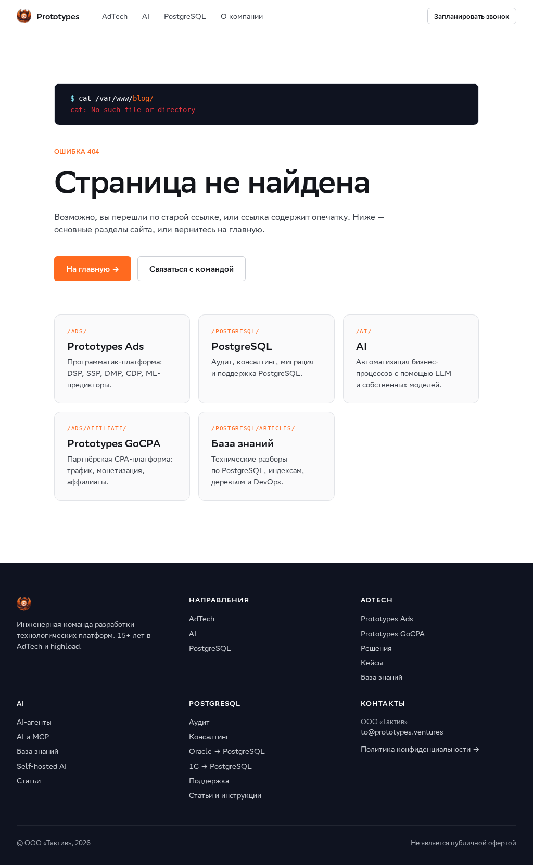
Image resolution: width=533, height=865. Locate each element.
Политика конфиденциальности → (420, 749)
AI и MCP (33, 736)
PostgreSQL (185, 16)
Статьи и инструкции (225, 795)
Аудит (199, 722)
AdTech (115, 16)
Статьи (29, 780)
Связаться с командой (191, 269)
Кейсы (372, 662)
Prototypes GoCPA (393, 633)
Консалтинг (209, 736)
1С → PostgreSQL (220, 766)
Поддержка (209, 780)
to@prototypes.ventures (402, 732)
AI (145, 16)
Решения (376, 648)
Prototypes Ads (387, 618)
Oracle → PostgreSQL (227, 751)
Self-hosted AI (42, 766)
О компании (242, 16)
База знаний (381, 677)
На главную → (92, 269)
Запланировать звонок (472, 16)
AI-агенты (34, 722)
